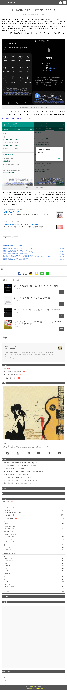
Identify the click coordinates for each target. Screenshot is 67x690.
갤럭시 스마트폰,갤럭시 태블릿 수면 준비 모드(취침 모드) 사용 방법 (17, 249)
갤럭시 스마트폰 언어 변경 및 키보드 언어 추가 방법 (14, 260)
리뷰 (34, 576)
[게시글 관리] (10, 238)
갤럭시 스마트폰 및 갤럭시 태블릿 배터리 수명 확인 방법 (33, 10)
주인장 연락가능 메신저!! (11, 378)
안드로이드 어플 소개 (34, 553)
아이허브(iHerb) (34, 561)
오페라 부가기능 (34, 541)
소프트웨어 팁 (34, 507)
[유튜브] (39, 453)
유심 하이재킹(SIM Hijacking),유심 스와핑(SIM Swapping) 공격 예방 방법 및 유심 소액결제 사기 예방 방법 (26, 256)
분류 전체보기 (33, 501)
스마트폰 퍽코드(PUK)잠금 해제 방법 (14, 468)
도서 (34, 568)
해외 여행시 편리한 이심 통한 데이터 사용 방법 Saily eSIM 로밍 (21, 480)
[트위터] (25, 274)
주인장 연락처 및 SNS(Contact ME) (14, 371)
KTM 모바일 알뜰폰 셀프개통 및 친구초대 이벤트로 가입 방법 (20, 463)
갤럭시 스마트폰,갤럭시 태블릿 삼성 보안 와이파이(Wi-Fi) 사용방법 (17, 252)
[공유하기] (8, 238)
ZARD (34, 581)
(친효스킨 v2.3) (39, 688)
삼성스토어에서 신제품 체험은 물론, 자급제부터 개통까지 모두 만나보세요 (27, 214)
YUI (34, 588)
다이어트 (34, 570)
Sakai (32, 686)
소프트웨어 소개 (34, 504)
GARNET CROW (34, 586)
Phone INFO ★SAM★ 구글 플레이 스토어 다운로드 (16, 118)
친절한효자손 (32, 688)
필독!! (7, 368)
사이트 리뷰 (34, 592)
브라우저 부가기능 (34, 532)
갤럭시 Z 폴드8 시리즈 (11, 212)
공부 (34, 545)
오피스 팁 (34, 510)
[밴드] (47, 274)
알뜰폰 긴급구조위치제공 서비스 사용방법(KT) (16, 474)
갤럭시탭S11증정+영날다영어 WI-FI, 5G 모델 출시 (21, 224)
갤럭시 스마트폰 (9, 245)
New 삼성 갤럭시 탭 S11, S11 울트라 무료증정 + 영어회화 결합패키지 (25, 227)
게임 (34, 521)
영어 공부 (34, 547)
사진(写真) (34, 565)
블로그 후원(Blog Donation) (12, 374)
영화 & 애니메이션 (34, 518)
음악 (34, 579)
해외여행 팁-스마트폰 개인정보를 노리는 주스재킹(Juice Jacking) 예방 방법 (24, 471)
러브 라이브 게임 (34, 528)
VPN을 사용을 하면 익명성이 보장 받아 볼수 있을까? (18, 477)
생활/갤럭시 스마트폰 (29, 14)
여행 (34, 563)
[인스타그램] (28, 453)
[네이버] (42, 274)
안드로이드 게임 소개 (34, 526)
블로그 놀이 (34, 573)
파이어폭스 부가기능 (34, 534)
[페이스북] (19, 274)
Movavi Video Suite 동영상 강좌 (34, 512)
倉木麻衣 (34, 584)
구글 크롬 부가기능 (34, 536)
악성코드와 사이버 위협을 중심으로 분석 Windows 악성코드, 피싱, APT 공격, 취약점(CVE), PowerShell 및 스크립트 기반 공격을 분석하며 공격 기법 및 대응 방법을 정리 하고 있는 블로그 (30, 353)
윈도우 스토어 (34, 539)
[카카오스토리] (36, 274)
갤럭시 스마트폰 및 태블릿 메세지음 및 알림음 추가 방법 (15, 253)
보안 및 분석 (34, 515)
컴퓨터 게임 (34, 523)
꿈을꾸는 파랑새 (8, 2)
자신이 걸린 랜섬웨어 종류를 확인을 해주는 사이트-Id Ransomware (21, 483)
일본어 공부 (34, 550)
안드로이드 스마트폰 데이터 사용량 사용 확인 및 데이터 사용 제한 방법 (18, 255)
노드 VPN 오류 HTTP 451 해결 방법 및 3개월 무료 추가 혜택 (20, 465)
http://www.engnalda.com (10, 221)
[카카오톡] (30, 274)
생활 (4, 245)
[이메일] (59, 453)
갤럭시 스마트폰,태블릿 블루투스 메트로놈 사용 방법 (14, 250)
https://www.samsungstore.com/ (11, 209)
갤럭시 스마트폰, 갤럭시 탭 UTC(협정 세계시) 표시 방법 (15, 258)
